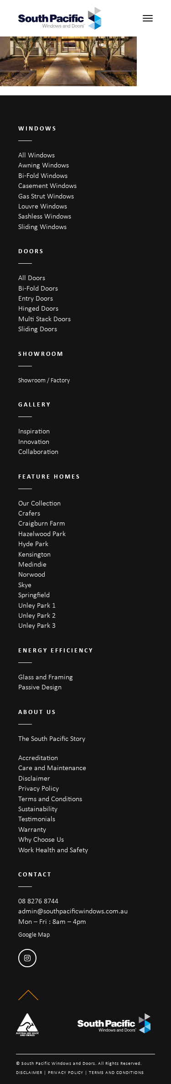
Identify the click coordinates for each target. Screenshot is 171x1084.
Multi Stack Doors (44, 318)
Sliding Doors (37, 328)
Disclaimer (34, 778)
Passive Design (40, 687)
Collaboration (38, 451)
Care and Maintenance (52, 767)
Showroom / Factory (44, 380)
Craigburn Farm (41, 523)
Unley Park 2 (37, 615)
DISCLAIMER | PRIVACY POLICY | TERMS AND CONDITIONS (80, 1072)
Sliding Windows (42, 226)
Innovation (33, 441)
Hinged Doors (38, 308)
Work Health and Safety (53, 849)
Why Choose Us (41, 839)
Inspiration (34, 431)
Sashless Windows (44, 216)
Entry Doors (35, 298)
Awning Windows (43, 165)
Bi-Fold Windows (42, 175)
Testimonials (36, 818)
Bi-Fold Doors (38, 288)
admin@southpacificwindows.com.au (73, 911)
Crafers (29, 513)
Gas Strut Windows (46, 196)
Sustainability (37, 808)
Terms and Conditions (50, 798)
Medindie (32, 564)
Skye (24, 584)
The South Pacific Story (51, 738)
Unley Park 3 (37, 625)
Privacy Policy (38, 788)
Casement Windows (47, 185)
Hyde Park (33, 543)
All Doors (31, 277)
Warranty (32, 829)
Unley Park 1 (37, 605)
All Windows (36, 155)
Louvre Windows (42, 206)
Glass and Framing (45, 676)
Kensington (34, 554)
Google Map (34, 934)
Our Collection (39, 503)
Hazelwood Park (42, 533)
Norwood (31, 574)
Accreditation (38, 757)
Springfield (34, 594)
